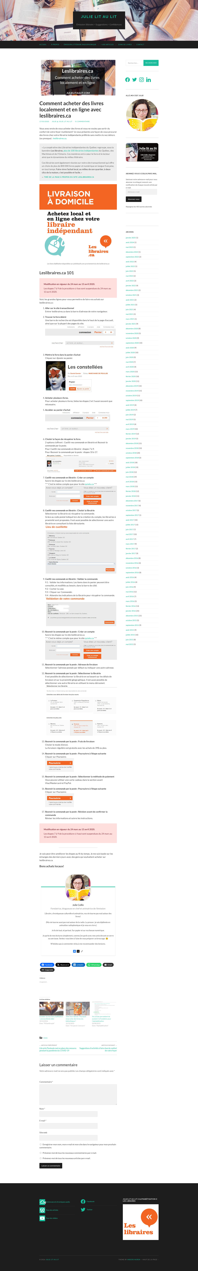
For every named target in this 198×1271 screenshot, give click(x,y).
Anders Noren (133, 1259)
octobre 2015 (131, 620)
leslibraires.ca (59, 138)
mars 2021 (130, 319)
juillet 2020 (130, 352)
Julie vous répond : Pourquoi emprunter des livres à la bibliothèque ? (76, 1018)
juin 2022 (129, 271)
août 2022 (130, 261)
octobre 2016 (131, 568)
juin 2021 (129, 309)
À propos (55, 44)
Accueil (43, 44)
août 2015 (130, 630)
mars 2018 (130, 486)
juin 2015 (129, 639)
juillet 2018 (130, 467)
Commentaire (46, 1082)
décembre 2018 (132, 443)
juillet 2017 (130, 524)
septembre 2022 (132, 257)
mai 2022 (129, 276)
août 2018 (130, 462)
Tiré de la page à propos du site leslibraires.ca (69, 177)
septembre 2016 (132, 572)
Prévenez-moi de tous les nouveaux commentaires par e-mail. (70, 1153)
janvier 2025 (131, 238)
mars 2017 (130, 544)
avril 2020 (130, 367)
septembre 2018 (132, 458)
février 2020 (130, 376)
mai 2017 (129, 534)
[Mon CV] (82, 953)
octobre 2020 (131, 338)
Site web (43, 1132)
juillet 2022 (130, 266)
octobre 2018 (131, 453)
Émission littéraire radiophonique (80, 44)
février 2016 (130, 606)
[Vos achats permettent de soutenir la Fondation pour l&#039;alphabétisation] (104, 1008)
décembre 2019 (132, 386)
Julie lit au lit (99, 17)
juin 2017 (129, 529)
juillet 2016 (130, 582)
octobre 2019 (131, 395)
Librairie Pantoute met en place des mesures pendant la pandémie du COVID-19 (57, 1048)
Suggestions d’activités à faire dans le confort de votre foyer (98, 1048)
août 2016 (130, 577)
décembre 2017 (132, 501)
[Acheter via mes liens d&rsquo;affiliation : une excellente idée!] (51, 1008)
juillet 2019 (130, 410)
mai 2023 (129, 247)
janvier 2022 (131, 285)
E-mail (42, 1120)
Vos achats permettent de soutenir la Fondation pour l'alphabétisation (101, 1018)
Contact (140, 44)
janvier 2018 (131, 496)
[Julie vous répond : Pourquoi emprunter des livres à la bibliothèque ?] (78, 1008)
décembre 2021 (132, 290)
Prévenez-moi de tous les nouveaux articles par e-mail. (67, 1158)
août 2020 (130, 348)
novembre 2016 (132, 563)
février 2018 (130, 491)
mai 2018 (129, 477)
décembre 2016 (132, 558)
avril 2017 (130, 539)
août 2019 (130, 405)
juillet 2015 (130, 635)
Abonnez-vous (133, 199)
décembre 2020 (132, 328)
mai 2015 (129, 644)
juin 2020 (129, 357)
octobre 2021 (131, 295)
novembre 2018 (132, 448)
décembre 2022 (132, 252)
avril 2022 (130, 281)
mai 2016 (129, 592)
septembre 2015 (132, 625)
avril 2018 (130, 481)
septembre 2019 (132, 400)
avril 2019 (130, 424)
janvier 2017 (131, 553)
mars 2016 (130, 601)
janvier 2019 (131, 438)
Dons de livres (125, 44)
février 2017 (130, 548)
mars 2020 (130, 371)
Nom (42, 1108)
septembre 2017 (132, 515)
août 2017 (130, 520)
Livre (45, 1038)
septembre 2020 (132, 343)
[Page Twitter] (78, 953)
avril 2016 (130, 596)
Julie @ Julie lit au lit (62, 121)
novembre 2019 (132, 391)
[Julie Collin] (78, 887)
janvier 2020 (131, 381)
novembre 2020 (132, 333)
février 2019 (130, 434)
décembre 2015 (132, 615)
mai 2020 (129, 362)
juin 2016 (129, 587)
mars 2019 (130, 429)
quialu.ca (89, 484)
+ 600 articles (107, 44)
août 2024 (130, 242)
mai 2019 (129, 419)
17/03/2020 (44, 121)
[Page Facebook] (74, 953)
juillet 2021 (130, 304)
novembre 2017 (132, 505)
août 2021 (130, 300)
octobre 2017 (131, 510)
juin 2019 (129, 414)
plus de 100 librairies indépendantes (81, 150)
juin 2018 (129, 472)
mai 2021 (129, 314)
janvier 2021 (131, 324)
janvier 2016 (131, 611)
